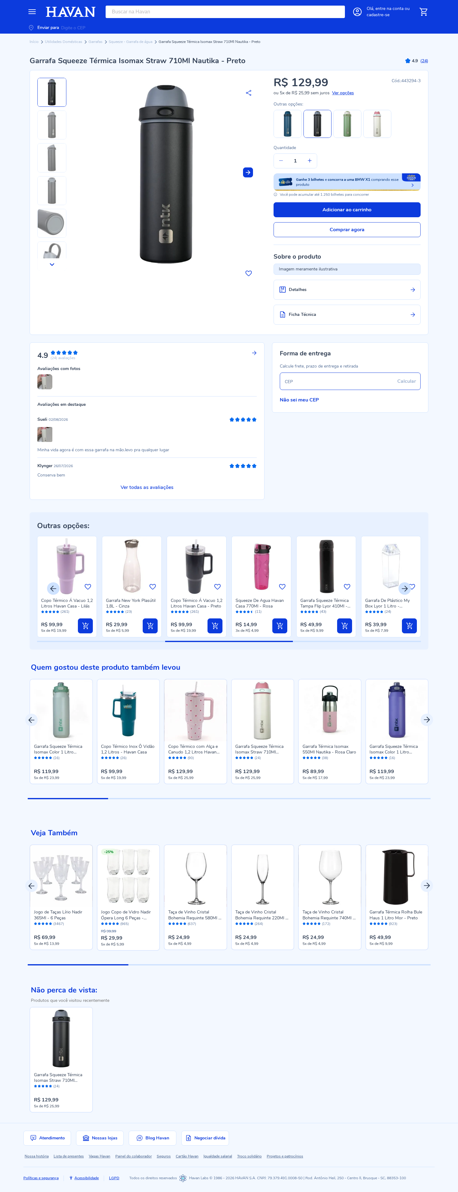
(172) (326, 924)
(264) (259, 924)
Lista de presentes (69, 1156)
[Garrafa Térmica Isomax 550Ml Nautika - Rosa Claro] (330, 710)
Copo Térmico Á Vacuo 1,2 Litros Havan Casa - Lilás (67, 603)
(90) (191, 758)
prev (31, 720)
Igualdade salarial (217, 1156)
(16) (56, 758)
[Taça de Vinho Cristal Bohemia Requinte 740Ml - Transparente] (330, 876)
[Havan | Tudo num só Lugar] (71, 12)
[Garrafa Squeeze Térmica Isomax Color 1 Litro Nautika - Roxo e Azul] (397, 710)
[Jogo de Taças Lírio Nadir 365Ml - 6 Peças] (61, 876)
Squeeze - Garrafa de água (131, 41)
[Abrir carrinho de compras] (423, 12)
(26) (123, 758)
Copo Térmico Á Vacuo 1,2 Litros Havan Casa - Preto (196, 603)
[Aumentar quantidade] (309, 160)
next (427, 720)
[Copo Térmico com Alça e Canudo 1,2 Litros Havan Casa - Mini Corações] (196, 710)
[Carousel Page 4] (309, 798)
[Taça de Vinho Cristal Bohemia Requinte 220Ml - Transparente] (262, 876)
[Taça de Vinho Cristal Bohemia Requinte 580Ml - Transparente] (196, 876)
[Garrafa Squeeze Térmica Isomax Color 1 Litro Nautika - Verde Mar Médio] (61, 710)
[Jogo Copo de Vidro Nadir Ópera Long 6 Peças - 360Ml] (128, 876)
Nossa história (37, 1156)
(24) (387, 611)
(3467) (58, 924)
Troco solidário (249, 1156)
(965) (124, 924)
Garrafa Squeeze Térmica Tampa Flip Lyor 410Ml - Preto (324, 606)
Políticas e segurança (41, 1178)
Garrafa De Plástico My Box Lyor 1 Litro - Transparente (387, 606)
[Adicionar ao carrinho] (85, 625)
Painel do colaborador (133, 1156)
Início (35, 41)
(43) (323, 611)
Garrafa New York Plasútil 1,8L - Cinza (130, 603)
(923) (393, 924)
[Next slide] (248, 172)
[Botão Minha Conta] (357, 12)
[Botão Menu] (32, 12)
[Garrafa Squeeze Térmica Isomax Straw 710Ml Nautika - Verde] (347, 136)
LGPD (114, 1178)
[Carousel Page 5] (390, 798)
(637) (192, 924)
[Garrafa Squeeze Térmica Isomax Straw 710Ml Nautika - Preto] (61, 1038)
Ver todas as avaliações (147, 487)
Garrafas (95, 41)
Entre (389, 9)
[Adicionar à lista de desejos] (248, 273)
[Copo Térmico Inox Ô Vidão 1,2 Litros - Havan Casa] (128, 710)
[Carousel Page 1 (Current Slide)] (68, 798)
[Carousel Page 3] (229, 798)
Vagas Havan (99, 1156)
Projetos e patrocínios (285, 1156)
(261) (64, 611)
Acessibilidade (86, 1178)
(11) (258, 611)
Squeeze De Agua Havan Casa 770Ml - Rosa (260, 603)
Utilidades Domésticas (64, 41)
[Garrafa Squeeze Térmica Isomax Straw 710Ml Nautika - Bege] (377, 136)
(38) (325, 758)
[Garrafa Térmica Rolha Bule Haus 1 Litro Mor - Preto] (397, 876)
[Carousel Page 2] (148, 798)
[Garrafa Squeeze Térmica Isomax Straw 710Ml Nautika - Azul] (288, 136)
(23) (128, 611)
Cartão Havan (187, 1156)
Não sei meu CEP (299, 399)
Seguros (164, 1156)
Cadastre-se (378, 15)
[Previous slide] (53, 588)
